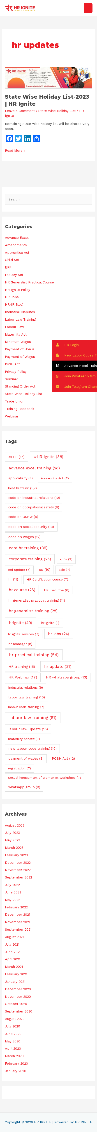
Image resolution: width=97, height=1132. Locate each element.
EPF (8, 267)
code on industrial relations (34, 498)
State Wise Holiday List (57, 111)
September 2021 (18, 929)
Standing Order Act (20, 386)
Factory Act (14, 275)
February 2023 (16, 855)
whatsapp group (24, 787)
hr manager (20, 644)
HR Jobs (12, 297)
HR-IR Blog (14, 305)
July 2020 (12, 1026)
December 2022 (18, 863)
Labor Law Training (20, 319)
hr (13, 579)
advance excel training (34, 468)
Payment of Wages (20, 357)
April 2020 (13, 1049)
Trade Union (14, 401)
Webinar (11, 416)
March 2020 (14, 1056)
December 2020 (18, 989)
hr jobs (58, 634)
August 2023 (14, 825)
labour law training (32, 717)
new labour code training (32, 749)
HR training (22, 666)
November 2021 (17, 922)
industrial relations (25, 688)
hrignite (20, 622)
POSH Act (63, 758)
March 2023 (14, 848)
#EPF (17, 457)
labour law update (28, 729)
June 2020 (13, 1034)
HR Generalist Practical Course (29, 282)
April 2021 (12, 959)
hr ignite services (23, 634)
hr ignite (50, 623)
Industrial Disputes (20, 312)
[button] (74, 345)
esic (64, 569)
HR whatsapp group (66, 677)
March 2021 (14, 967)
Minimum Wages (18, 342)
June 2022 (13, 892)
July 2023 (12, 833)
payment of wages (26, 758)
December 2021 (17, 914)
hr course (22, 590)
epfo (66, 559)
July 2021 (12, 944)
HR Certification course (47, 579)
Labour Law (14, 327)
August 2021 (14, 937)
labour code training (26, 707)
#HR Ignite (48, 456)
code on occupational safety (33, 507)
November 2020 (18, 997)
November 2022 (18, 870)
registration (19, 768)
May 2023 (12, 840)
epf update (19, 569)
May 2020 (12, 1041)
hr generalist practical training (36, 600)
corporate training (30, 559)
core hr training (28, 547)
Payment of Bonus (20, 349)
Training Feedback (19, 409)
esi (44, 570)
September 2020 (18, 1011)
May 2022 (12, 900)
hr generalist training (33, 611)
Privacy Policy (16, 372)
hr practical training (34, 654)
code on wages (24, 537)
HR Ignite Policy (17, 290)
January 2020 (15, 1071)
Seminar (11, 379)
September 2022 (18, 877)
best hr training (22, 488)
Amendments (16, 245)
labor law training (26, 697)
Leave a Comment (20, 111)
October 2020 (16, 1004)
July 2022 (12, 885)
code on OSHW (23, 517)
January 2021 (15, 982)
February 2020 (16, 1063)
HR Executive (56, 590)
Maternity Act (16, 334)
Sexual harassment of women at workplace (44, 777)
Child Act (12, 260)
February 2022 (16, 907)
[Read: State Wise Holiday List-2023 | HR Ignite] (48, 77)
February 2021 (16, 974)
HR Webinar (23, 677)
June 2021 (13, 952)
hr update (57, 666)
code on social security (31, 527)
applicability (20, 478)
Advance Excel (17, 238)
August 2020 (15, 1019)
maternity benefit (24, 739)
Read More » (15, 150)
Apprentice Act (17, 253)
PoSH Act (12, 364)
